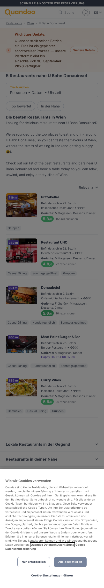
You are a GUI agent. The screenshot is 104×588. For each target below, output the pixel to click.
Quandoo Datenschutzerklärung (52, 544)
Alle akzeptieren (70, 561)
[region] (52, 528)
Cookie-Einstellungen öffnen (52, 575)
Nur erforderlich (34, 561)
